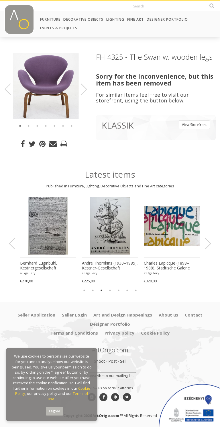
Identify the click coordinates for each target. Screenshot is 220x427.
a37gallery (28, 273)
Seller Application (36, 315)
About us (168, 315)
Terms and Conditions (74, 333)
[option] (46, 86)
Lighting (115, 19)
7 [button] (71, 126)
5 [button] (54, 126)
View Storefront (194, 124)
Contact (194, 315)
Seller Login (74, 315)
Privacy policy (119, 333)
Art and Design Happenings (122, 315)
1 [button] (20, 126)
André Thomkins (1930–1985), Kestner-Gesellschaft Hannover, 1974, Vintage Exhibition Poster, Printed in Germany (110, 266)
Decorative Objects (83, 19)
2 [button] (29, 126)
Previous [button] (11, 89)
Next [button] (80, 89)
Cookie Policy (155, 333)
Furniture (50, 19)
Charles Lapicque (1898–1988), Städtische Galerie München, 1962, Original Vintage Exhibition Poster (167, 266)
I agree (54, 411)
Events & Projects (58, 28)
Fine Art (135, 19)
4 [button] (46, 126)
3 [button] (37, 126)
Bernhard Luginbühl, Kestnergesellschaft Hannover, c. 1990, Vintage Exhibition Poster (45, 266)
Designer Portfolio (167, 19)
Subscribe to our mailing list (110, 375)
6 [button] (63, 126)
